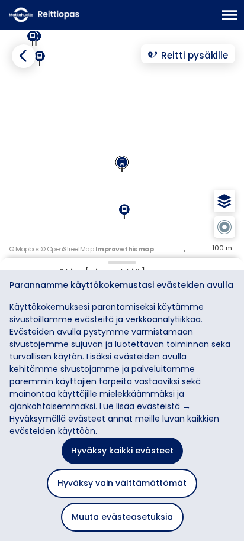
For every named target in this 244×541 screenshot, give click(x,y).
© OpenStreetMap (67, 249)
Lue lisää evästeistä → (145, 406)
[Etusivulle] (65, 15)
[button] (224, 201)
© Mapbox (23, 249)
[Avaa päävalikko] (230, 15)
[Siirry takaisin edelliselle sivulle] (24, 56)
